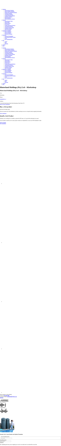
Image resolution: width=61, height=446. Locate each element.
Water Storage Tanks (9, 21)
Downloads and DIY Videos (10, 37)
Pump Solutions (8, 17)
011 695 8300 (6, 395)
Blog (6, 42)
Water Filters (7, 22)
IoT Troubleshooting (9, 39)
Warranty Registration (9, 36)
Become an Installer (8, 34)
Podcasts (6, 43)
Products (4, 20)
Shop (3, 45)
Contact (3, 44)
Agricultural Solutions (9, 14)
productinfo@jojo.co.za (12, 396)
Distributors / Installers (6, 30)
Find (3, 40)
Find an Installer (8, 32)
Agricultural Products (9, 26)
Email (3, 440)
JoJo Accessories (8, 29)
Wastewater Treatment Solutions (11, 12)
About (6, 41)
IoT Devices (7, 24)
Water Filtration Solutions (9, 11)
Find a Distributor (8, 31)
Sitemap (1, 397)
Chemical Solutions (8, 13)
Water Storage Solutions (9, 10)
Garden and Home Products (10, 25)
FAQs (6, 38)
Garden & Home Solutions (10, 15)
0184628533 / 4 (3, 99)
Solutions (4, 9)
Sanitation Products (8, 28)
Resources (4, 35)
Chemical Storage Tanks (9, 27)
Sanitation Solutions (8, 16)
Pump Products (7, 23)
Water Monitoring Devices (10, 18)
